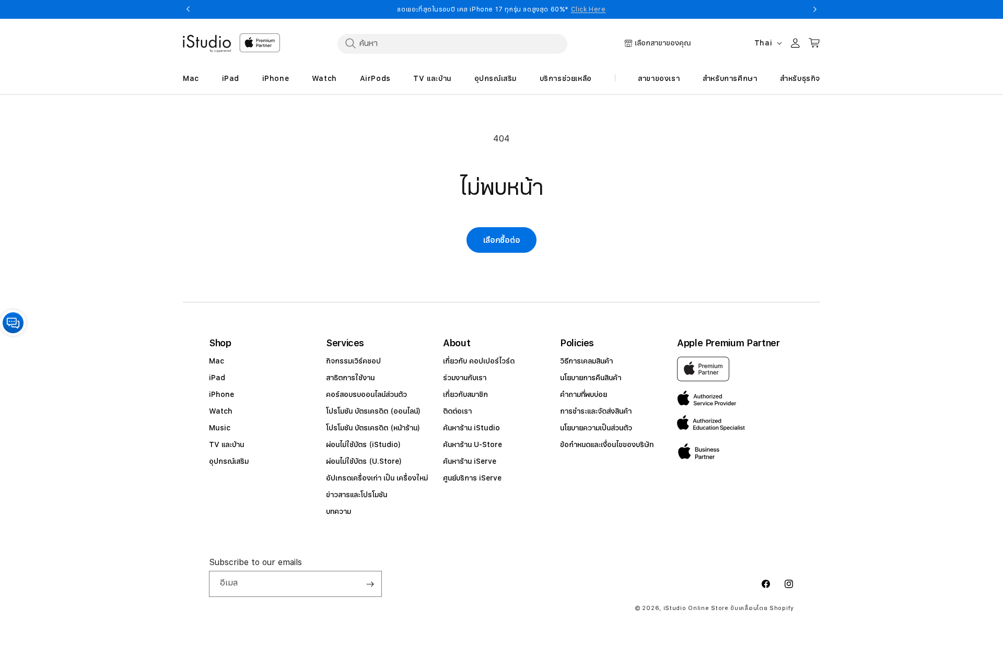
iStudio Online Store (696, 608)
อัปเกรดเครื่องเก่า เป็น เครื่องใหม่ (377, 478)
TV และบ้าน (226, 444)
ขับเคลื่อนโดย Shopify (762, 608)
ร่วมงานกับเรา (464, 377)
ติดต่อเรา (457, 411)
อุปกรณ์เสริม (229, 461)
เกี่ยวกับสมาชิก (465, 394)
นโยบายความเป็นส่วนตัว (596, 428)
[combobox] (452, 43)
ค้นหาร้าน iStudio (471, 428)
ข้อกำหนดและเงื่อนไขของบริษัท (607, 444)
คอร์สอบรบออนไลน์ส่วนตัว (366, 394)
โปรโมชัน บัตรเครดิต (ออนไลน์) (373, 411)
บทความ (338, 511)
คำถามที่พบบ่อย (583, 394)
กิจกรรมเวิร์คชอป (353, 361)
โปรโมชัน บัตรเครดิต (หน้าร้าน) (373, 428)
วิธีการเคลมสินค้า (586, 361)
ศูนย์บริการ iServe (472, 478)
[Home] (207, 43)
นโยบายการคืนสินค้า (590, 377)
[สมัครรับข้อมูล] (369, 584)
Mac (216, 361)
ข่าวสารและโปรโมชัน (356, 494)
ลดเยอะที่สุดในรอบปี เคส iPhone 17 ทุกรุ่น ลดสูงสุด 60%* (501, 9)
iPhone (221, 394)
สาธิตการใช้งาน (350, 377)
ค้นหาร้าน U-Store (472, 444)
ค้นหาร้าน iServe (469, 461)
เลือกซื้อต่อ (501, 240)
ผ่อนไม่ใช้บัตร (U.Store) (364, 461)
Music (219, 428)
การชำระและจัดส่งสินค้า (596, 411)
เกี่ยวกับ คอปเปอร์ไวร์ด (479, 361)
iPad (217, 377)
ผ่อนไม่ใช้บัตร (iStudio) (363, 444)
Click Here (588, 9)
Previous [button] (188, 9)
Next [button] (815, 9)
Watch (220, 411)
